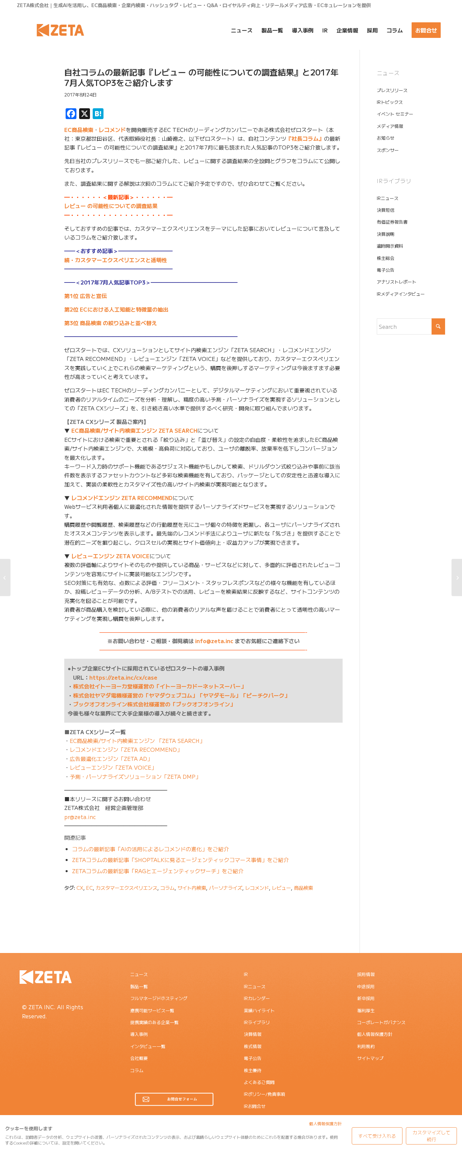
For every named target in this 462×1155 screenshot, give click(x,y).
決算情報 (252, 1034)
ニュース (139, 974)
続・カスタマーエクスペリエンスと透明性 (115, 260)
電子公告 (385, 270)
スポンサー (388, 150)
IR (246, 974)
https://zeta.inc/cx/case (123, 677)
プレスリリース (392, 90)
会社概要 (139, 1058)
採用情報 (366, 974)
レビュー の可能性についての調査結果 (111, 206)
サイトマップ (370, 1058)
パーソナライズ (225, 887)
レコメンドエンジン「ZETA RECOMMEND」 (126, 749)
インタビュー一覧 (147, 1046)
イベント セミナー (395, 114)
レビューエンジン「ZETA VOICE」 (113, 767)
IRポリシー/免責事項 (264, 1094)
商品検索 (303, 887)
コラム (167, 887)
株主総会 (385, 258)
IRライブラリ (257, 1022)
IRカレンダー (257, 998)
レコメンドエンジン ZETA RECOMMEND (121, 498)
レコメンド (112, 130)
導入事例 (139, 1034)
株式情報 (252, 1046)
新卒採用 (366, 998)
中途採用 (366, 986)
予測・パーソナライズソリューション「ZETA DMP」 (135, 776)
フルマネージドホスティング (158, 998)
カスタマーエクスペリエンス (126, 887)
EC (89, 887)
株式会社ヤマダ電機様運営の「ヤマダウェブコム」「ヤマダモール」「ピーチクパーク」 (181, 695)
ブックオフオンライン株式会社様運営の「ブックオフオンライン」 (154, 704)
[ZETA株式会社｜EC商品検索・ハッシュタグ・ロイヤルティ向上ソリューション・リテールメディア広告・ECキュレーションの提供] (60, 30)
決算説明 (385, 234)
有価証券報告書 (392, 222)
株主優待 (252, 1070)
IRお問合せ (254, 1106)
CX (79, 887)
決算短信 (385, 210)
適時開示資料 (390, 246)
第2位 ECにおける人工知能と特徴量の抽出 (116, 309)
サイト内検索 (192, 887)
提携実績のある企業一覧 (154, 1022)
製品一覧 (139, 986)
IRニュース (387, 198)
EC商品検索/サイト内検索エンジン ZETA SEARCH (134, 430)
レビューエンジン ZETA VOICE (110, 556)
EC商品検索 (78, 130)
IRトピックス (390, 102)
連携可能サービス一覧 (152, 1010)
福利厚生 (366, 1010)
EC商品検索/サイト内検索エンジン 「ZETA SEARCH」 (137, 741)
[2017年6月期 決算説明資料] (457, 577)
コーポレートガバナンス (381, 1022)
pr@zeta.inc (80, 817)
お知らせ (385, 138)
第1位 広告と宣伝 (85, 296)
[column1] (32, 99)
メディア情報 (390, 126)
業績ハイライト (259, 1010)
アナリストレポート (396, 281)
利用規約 (366, 1046)
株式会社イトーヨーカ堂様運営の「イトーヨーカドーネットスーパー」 (159, 686)
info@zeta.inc (214, 641)
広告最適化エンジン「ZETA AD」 (111, 758)
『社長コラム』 (305, 138)
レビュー (281, 887)
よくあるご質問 (259, 1082)
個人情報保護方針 (374, 1034)
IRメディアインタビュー (401, 294)
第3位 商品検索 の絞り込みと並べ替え (110, 323)
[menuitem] (242, 30)
